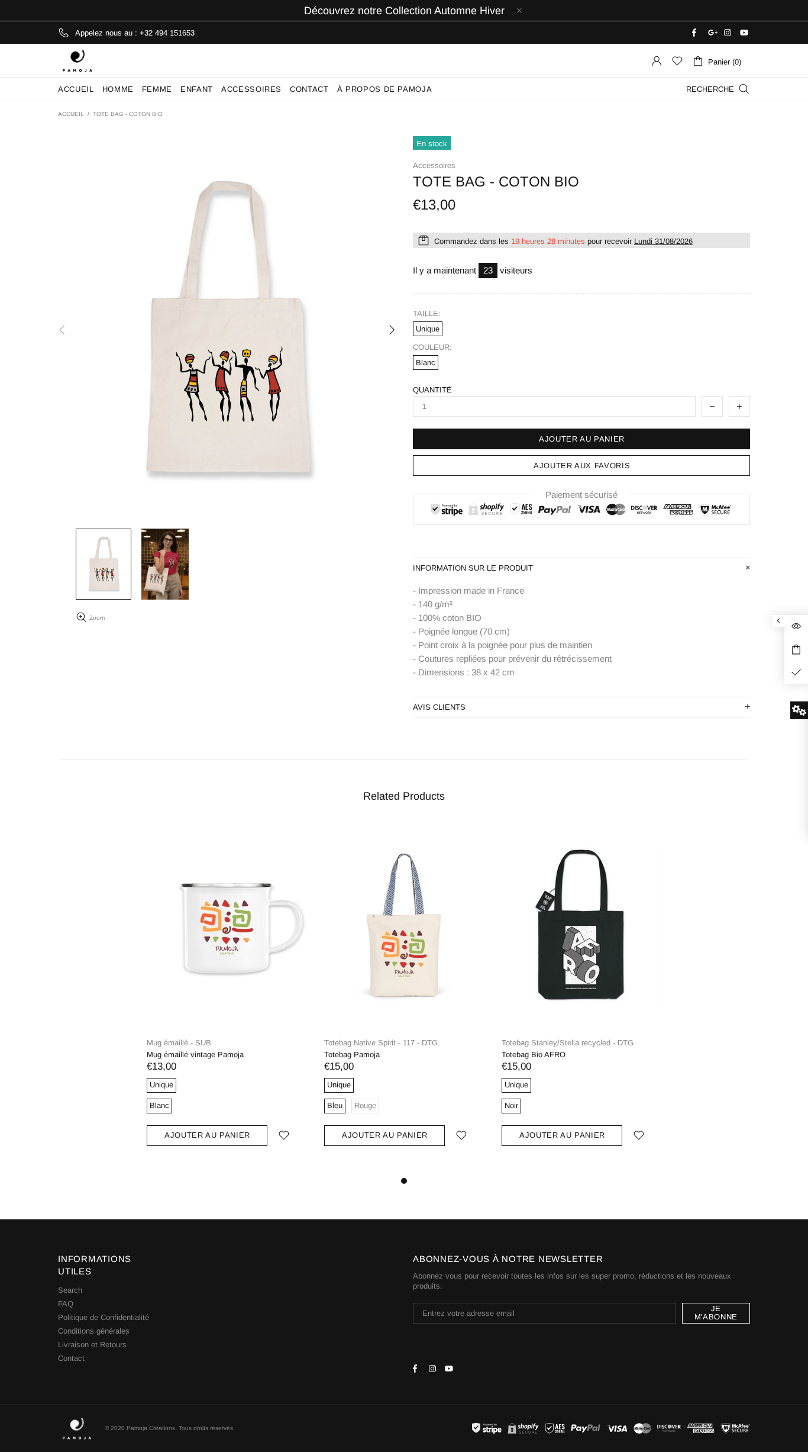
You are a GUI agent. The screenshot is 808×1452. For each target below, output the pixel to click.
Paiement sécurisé (581, 495)
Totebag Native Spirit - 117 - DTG (381, 1042)
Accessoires (434, 165)
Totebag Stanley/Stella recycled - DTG (568, 1042)
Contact (71, 1358)
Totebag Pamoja (352, 1054)
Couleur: (432, 347)
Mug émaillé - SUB (179, 1042)
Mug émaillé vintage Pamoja (195, 1054)
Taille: (427, 313)
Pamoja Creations (77, 61)
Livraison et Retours (92, 1344)
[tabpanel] (226, 999)
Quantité (432, 389)
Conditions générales (94, 1331)
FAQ (65, 1303)
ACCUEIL (71, 114)
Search (70, 1290)
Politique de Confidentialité (103, 1317)
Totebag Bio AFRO (533, 1054)
